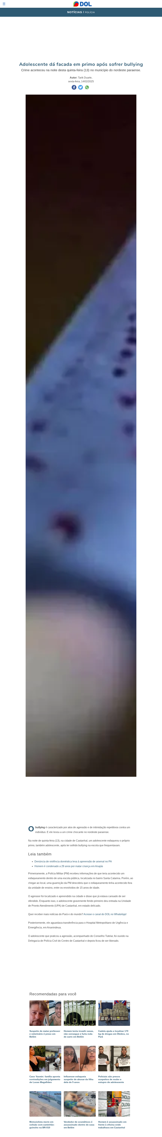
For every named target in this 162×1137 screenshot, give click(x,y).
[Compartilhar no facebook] (74, 88)
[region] (81, 39)
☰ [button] (4, 4)
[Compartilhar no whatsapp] (87, 88)
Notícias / (76, 12)
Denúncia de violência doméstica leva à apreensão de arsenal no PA (73, 861)
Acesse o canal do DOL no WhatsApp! (105, 914)
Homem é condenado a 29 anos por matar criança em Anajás (68, 866)
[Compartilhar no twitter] (81, 88)
